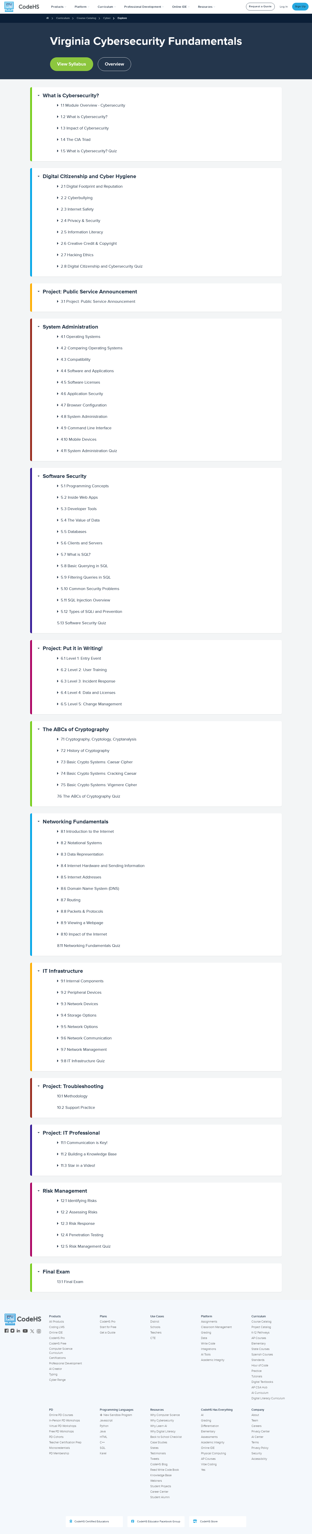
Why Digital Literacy (162, 1431)
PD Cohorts (56, 1437)
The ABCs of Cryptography (76, 729)
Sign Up (300, 6)
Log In (284, 6)
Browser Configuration (84, 405)
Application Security (82, 393)
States (154, 1448)
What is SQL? (75, 554)
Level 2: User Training (84, 669)
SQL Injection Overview (85, 600)
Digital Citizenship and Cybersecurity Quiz (102, 266)
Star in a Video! (78, 1165)
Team (254, 1420)
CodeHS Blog (158, 1464)
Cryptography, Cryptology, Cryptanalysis (98, 739)
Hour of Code (259, 1365)
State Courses (260, 1349)
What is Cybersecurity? (71, 95)
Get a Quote (107, 1332)
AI (202, 1415)
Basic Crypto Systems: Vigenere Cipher (99, 784)
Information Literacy (82, 232)
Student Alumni (160, 1497)
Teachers (155, 1332)
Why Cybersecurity (162, 1420)
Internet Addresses (81, 877)
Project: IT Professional (71, 1133)
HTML (103, 1437)
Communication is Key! (84, 1142)
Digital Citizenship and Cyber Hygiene (89, 176)
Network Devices (79, 1003)
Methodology (72, 1096)
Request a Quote (260, 6)
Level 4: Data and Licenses (88, 692)
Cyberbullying (77, 197)
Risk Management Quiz (86, 1246)
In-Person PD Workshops (64, 1420)
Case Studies (158, 1442)
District (154, 1321)
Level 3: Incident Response (88, 681)
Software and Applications (87, 370)
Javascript (106, 1420)
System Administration (70, 327)
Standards (257, 1360)
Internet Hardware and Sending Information (103, 865)
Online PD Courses (61, 1415)
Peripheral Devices (81, 992)
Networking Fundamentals (75, 821)
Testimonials (158, 1453)
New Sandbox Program (117, 1415)
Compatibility (75, 359)
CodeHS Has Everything (217, 1409)
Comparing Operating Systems (91, 348)
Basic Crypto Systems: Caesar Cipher (97, 761)
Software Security (64, 476)
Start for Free (108, 1327)
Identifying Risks (79, 1200)
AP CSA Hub (259, 1387)
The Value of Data (80, 520)
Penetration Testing (82, 1234)
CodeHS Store (208, 1521)
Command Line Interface (86, 427)
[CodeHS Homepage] (23, 7)
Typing (53, 1374)
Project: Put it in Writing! (73, 648)
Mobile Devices (78, 439)
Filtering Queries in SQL (86, 577)
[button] (59, 7)
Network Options (79, 1026)
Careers (256, 1426)
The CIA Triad (75, 139)
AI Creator (55, 1369)
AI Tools (206, 1354)
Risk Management (65, 1191)
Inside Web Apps (79, 497)
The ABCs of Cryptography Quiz (88, 796)
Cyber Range (57, 1380)
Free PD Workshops (61, 1431)
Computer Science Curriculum (60, 1351)
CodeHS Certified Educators (91, 1521)
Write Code (208, 1343)
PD (51, 1409)
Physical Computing (213, 1453)
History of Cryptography (85, 750)
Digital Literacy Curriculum (268, 1398)
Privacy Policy (259, 1448)
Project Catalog (261, 1327)
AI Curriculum (259, 1393)
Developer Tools (79, 508)
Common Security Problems (90, 588)
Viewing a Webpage (82, 922)
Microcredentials (59, 1448)
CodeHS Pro (57, 1338)
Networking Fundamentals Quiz (88, 945)
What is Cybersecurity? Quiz (89, 150)
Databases (73, 531)
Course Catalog (86, 18)
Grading (206, 1332)
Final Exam (56, 1271)
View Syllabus (71, 64)
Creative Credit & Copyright (89, 243)
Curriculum (63, 18)
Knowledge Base (161, 1475)
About (255, 1415)
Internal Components (82, 980)
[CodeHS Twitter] (32, 1331)
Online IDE (56, 1332)
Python (104, 1426)
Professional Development (65, 1363)
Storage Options (78, 1015)
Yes (203, 1470)
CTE (153, 1338)
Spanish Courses (262, 1354)
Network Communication (86, 1038)
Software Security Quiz (81, 622)
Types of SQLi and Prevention (91, 611)
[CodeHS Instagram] (12, 1331)
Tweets (154, 1459)
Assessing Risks (79, 1212)
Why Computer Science (165, 1415)
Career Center (159, 1492)
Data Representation (82, 854)
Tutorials (256, 1376)
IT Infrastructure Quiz (83, 1060)
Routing (70, 899)
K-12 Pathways (260, 1332)
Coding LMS (57, 1327)
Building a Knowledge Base (89, 1154)
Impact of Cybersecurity (85, 128)
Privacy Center (260, 1431)
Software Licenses (80, 382)
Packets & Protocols (82, 911)
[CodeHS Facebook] (6, 1331)
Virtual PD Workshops (62, 1426)
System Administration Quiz (89, 450)
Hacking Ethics (77, 254)
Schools (155, 1327)
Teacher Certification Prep (65, 1442)
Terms (255, 1442)
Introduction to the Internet (87, 831)
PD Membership (59, 1453)
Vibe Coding (209, 1464)
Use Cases (157, 1316)
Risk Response (78, 1223)
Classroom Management (216, 1327)
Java (103, 1431)
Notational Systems (81, 842)
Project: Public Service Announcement (90, 291)
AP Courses (258, 1338)
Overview (114, 64)
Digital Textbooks (262, 1382)
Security (256, 1453)
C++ (102, 1442)
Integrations (208, 1349)
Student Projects (160, 1486)
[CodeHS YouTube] (25, 1331)
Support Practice (76, 1107)
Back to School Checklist (166, 1437)
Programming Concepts (85, 485)
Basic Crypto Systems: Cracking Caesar (99, 773)
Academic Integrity (212, 1360)
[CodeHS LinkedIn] (18, 1331)
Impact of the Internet (84, 934)
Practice (256, 1371)
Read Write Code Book (164, 1470)
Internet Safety (77, 209)
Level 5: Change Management (91, 703)
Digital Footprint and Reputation (92, 186)
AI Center (257, 1437)
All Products (56, 1321)
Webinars (156, 1481)
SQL (103, 1448)
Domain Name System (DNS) (90, 888)
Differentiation (210, 1426)
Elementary (258, 1343)
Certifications (57, 1358)
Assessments (209, 1437)
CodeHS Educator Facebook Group (158, 1521)
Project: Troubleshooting (73, 1086)
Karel (103, 1453)
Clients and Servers (81, 543)
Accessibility (259, 1459)
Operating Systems (80, 336)
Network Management (84, 1049)
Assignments (209, 1321)
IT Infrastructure (63, 971)
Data (204, 1338)
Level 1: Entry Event (81, 658)
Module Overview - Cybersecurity (93, 105)
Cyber (107, 18)
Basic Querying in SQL (84, 565)
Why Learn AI (158, 1426)
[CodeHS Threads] (39, 1331)
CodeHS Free (57, 1343)
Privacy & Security (80, 220)
